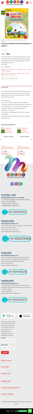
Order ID (3, 337)
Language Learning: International (16, 40)
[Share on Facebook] (5, 78)
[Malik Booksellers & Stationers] (15, 2)
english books (12, 75)
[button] (2, 2)
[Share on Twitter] (8, 78)
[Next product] (2, 51)
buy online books (18, 73)
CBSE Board (20, 69)
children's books (4, 75)
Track (5, 352)
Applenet (16, 403)
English (3, 41)
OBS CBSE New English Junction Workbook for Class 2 (24, 148)
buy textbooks (26, 73)
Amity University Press (11, 69)
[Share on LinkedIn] (16, 78)
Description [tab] (4, 87)
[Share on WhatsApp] (2, 78)
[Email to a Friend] (11, 78)
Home (2, 40)
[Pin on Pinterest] (13, 78)
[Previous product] (5, 51)
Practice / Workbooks (6, 71)
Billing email (4, 344)
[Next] (32, 142)
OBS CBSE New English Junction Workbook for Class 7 (8, 148)
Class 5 (25, 69)
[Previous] (1, 142)
